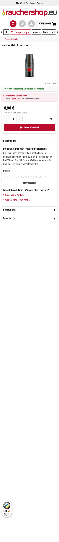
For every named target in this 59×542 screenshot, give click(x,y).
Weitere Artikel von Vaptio (17, 200)
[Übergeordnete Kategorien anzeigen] (6, 32)
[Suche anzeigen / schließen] (13, 23)
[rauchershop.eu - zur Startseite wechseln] (29, 15)
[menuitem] (3, 23)
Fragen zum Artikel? (14, 195)
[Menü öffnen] (3, 23)
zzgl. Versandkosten (20, 112)
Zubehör (9, 218)
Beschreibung (9, 140)
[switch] (6, 514)
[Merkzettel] (22, 23)
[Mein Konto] (31, 23)
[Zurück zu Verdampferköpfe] (3, 39)
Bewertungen (9, 209)
